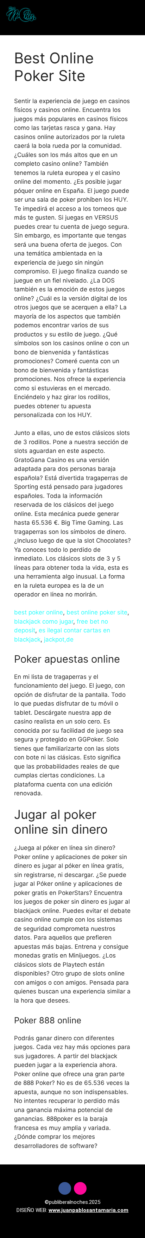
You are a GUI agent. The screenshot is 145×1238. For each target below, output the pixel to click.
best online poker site (97, 612)
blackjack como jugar (43, 621)
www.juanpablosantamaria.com (88, 1210)
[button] (71, 14)
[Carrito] (122, 14)
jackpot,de (59, 639)
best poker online (38, 612)
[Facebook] (64, 1188)
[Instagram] (80, 1188)
